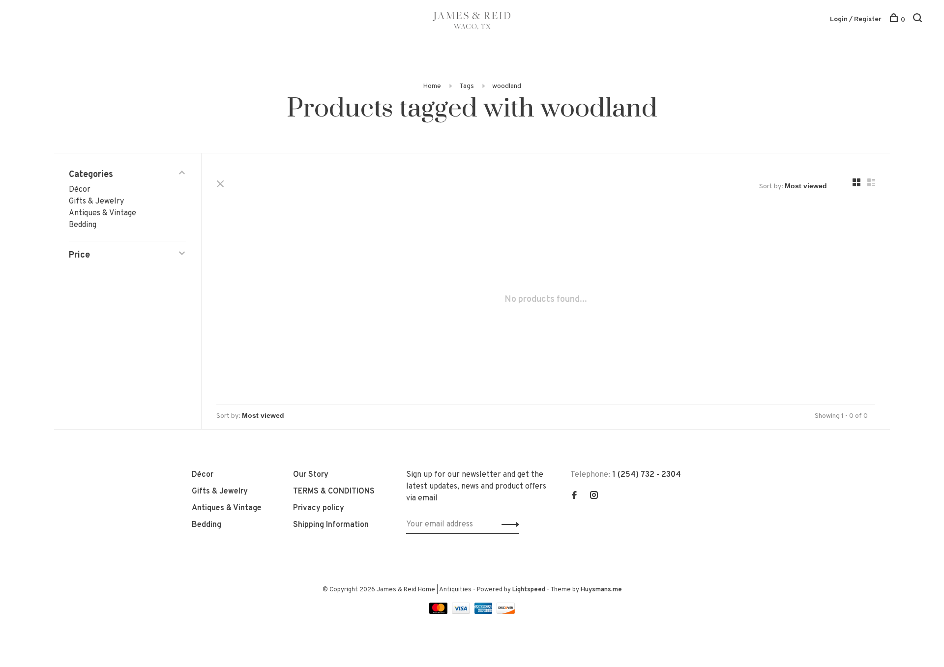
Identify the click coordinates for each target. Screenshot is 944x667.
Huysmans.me (601, 590)
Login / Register (856, 19)
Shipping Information (331, 525)
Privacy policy (318, 508)
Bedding (82, 225)
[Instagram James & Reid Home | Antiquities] (594, 496)
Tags (466, 86)
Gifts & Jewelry (96, 201)
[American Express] (484, 612)
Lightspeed (528, 590)
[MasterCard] (439, 612)
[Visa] (462, 612)
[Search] (918, 20)
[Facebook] (574, 496)
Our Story (310, 475)
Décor (79, 190)
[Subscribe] (507, 524)
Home (432, 86)
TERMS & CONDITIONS (334, 491)
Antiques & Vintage (102, 213)
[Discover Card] (506, 612)
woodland (506, 86)
